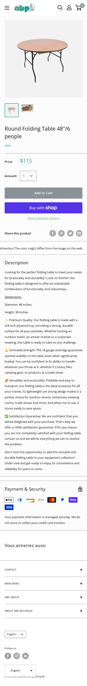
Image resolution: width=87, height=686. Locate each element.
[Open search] (60, 7)
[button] (20, 670)
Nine (8, 146)
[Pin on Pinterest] (61, 233)
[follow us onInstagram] (16, 656)
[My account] (69, 7)
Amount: (11, 176)
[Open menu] (7, 8)
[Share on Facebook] (52, 233)
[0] (78, 7)
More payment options (44, 218)
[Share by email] (79, 233)
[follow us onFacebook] (8, 656)
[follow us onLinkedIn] (25, 656)
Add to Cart (43, 193)
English (11, 634)
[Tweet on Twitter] (70, 233)
